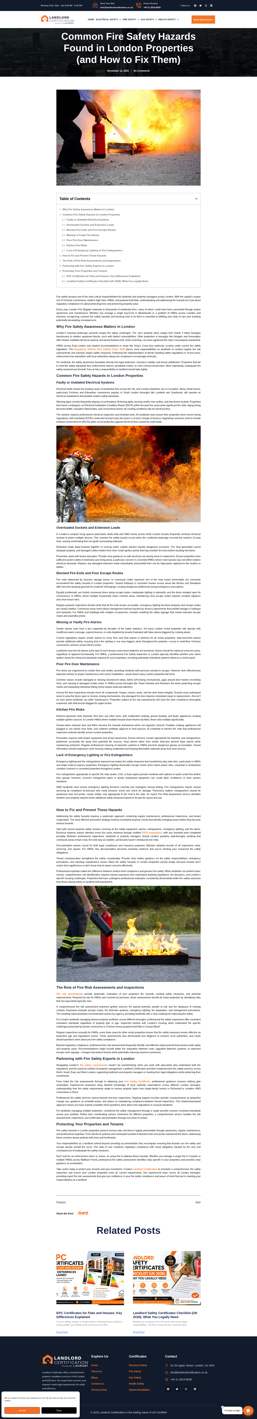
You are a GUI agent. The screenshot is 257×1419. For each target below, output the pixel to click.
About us (96, 1371)
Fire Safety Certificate (137, 1081)
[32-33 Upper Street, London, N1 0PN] (166, 1365)
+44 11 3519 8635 (181, 1379)
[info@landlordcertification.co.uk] (166, 1372)
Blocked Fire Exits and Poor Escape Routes (91, 230)
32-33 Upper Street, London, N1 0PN (192, 1365)
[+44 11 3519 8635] (166, 1379)
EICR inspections (152, 832)
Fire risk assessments (69, 994)
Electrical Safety (107, 19)
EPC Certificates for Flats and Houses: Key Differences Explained (103, 276)
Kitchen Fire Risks (76, 245)
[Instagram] (205, 5)
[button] (108, 19)
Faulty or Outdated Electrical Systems (87, 219)
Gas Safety (147, 19)
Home (91, 19)
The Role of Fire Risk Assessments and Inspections (91, 260)
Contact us (97, 1383)
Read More (62, 1332)
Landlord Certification (145, 1169)
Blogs (94, 1377)
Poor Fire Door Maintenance (82, 240)
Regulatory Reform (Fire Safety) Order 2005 (99, 349)
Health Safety (167, 19)
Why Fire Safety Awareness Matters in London (88, 209)
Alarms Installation (139, 1390)
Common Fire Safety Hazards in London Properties (91, 214)
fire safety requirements (94, 1065)
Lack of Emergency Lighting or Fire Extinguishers (94, 250)
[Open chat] (248, 1410)
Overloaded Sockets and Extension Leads (90, 225)
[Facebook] (195, 5)
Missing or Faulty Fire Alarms (82, 235)
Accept (22, 1410)
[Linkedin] (211, 5)
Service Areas (99, 1390)
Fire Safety (129, 19)
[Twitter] (200, 5)
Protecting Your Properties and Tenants (84, 271)
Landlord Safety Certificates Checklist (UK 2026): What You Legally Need (107, 281)
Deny (59, 1410)
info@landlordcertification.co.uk (188, 1372)
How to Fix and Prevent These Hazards (84, 255)
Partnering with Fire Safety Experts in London (88, 266)
